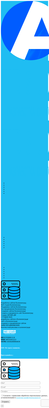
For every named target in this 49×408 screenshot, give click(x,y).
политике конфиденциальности (28, 398)
